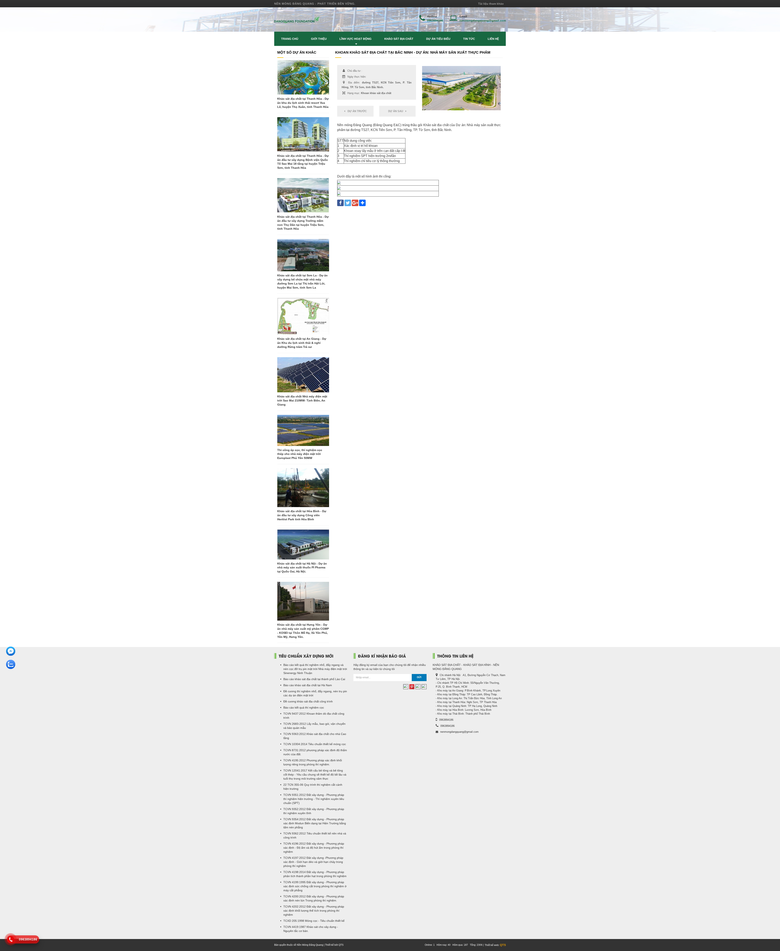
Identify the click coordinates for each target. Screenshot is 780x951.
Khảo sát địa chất (398, 38)
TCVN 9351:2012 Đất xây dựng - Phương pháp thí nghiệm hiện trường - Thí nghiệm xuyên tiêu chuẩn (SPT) (313, 799)
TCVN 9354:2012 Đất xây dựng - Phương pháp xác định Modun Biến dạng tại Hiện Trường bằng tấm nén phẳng (314, 823)
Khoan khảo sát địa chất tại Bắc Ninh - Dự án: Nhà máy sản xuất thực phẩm (412, 52)
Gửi (419, 677)
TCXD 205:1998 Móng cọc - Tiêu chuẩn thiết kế (313, 920)
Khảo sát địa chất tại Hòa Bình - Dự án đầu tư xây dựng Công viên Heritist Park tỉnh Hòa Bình (301, 515)
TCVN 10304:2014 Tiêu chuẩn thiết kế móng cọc (314, 744)
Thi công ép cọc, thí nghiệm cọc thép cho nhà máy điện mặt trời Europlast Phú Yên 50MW (299, 454)
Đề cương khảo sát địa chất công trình (308, 701)
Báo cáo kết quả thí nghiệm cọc (303, 707)
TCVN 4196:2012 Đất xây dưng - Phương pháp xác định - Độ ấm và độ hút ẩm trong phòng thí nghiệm (313, 847)
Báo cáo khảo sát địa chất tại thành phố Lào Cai (314, 679)
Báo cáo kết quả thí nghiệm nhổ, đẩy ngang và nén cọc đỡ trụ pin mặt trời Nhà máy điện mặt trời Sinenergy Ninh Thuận (315, 669)
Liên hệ (493, 38)
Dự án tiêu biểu (438, 38)
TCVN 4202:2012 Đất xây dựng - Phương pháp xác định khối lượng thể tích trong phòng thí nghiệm (313, 910)
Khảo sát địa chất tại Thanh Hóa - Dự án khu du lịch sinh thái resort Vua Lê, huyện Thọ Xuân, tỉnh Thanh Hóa (303, 102)
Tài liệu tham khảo (491, 3)
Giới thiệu (319, 38)
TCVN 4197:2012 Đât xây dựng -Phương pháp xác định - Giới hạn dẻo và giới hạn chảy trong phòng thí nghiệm (313, 862)
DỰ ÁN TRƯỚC (356, 111)
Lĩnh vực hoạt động (355, 38)
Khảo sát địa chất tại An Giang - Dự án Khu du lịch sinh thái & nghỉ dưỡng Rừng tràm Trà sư (301, 342)
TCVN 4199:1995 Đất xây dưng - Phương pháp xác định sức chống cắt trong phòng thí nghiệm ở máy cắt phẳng (315, 886)
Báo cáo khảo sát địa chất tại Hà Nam (307, 685)
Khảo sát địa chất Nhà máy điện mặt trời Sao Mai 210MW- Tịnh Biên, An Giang (302, 400)
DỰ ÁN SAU (396, 111)
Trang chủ (289, 38)
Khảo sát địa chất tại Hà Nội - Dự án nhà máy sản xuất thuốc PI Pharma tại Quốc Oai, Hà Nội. (302, 567)
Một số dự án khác (296, 52)
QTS (503, 945)
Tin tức (469, 38)
